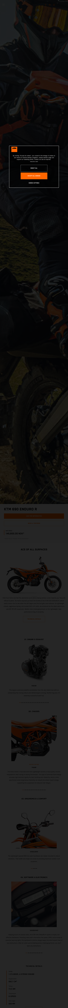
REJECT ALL (34, 168)
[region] (34, 167)
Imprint (36, 161)
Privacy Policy (32, 161)
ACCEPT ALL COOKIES (34, 176)
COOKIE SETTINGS (34, 183)
